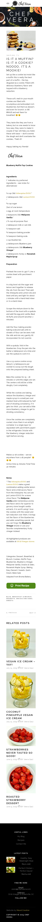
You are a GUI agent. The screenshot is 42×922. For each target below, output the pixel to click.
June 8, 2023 (10, 55)
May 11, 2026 (26, 864)
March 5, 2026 (26, 874)
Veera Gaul (28, 668)
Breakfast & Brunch (22, 596)
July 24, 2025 (11, 668)
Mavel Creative (23, 910)
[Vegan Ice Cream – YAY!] (21, 643)
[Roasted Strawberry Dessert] (21, 778)
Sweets (9, 600)
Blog (8, 596)
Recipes (21, 840)
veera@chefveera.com (20, 889)
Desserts (10, 598)
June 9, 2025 (11, 759)
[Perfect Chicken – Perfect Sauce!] (10, 870)
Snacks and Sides (24, 598)
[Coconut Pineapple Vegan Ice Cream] (21, 690)
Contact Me (21, 844)
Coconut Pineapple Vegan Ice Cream (19, 715)
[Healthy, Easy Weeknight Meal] (10, 860)
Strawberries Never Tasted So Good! (19, 752)
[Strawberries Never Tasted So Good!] (21, 736)
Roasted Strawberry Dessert (16, 800)
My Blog (20, 836)
